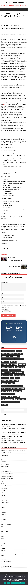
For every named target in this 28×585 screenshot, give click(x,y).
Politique (3, 529)
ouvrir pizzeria (17, 391)
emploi (22, 367)
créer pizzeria (5, 367)
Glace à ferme (4, 415)
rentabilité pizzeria (20, 399)
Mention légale (4, 574)
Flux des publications (6, 561)
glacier (4, 375)
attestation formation (8, 353)
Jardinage (3, 519)
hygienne (10, 375)
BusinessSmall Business (7, 476)
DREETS (17, 367)
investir (18, 378)
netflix (2, 526)
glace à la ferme (19, 372)
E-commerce (4, 488)
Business (3, 469)
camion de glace (19, 359)
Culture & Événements (6, 485)
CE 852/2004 (13, 361)
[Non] (26, 579)
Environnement (4, 500)
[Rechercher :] (14, 410)
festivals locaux (5, 502)
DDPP (12, 367)
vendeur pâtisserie (14, 402)
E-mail (3, 297)
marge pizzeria (20, 388)
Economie (3, 490)
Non (9, 582)
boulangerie (19, 353)
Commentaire (4, 282)
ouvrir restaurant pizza (8, 394)
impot (12, 378)
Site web (3, 301)
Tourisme (3, 545)
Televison (3, 543)
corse (15, 364)
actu (2, 459)
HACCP (3, 507)
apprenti (19, 351)
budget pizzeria (6, 356)
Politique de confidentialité (18, 582)
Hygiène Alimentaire (19, 375)
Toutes (3, 548)
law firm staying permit (8, 383)
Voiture (3, 550)
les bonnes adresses (6, 524)
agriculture (3, 461)
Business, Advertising (6, 471)
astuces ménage (5, 464)
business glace (15, 356)
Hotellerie (3, 512)
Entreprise (3, 497)
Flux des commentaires (6, 564)
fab (2, 450)
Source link (4, 254)
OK (5, 582)
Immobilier (3, 514)
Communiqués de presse (7, 478)
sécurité (18, 41)
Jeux (2, 521)
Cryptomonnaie (5, 481)
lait (17, 380)
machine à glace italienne (8, 388)
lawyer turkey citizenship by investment (12, 385)
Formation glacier (5, 418)
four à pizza (5, 372)
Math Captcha (4, 309)
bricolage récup (5, 466)
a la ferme (4, 351)
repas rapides (4, 531)
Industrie (3, 517)
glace (11, 372)
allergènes (12, 351)
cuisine (3, 483)
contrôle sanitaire (7, 364)
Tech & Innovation (5, 541)
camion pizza (5, 361)
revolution (5, 402)
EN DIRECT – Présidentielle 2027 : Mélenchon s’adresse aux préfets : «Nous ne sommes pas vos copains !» (13, 442)
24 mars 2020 (5, 19)
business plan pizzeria (7, 359)
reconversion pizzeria (7, 399)
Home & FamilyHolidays (7, 509)
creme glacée (22, 364)
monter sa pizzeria (6, 391)
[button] (26, 9)
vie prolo (4, 404)
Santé (2, 536)
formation (5, 104)
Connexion (3, 559)
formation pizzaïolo (15, 369)
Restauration (4, 533)
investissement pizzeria (8, 380)
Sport (2, 538)
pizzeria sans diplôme (7, 396)
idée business (5, 378)
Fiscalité (3, 505)
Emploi (3, 495)
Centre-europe (13, 19)
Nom (2, 293)
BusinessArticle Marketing (7, 473)
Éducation (3, 493)
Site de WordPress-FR (6, 566)
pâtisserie (17, 396)
